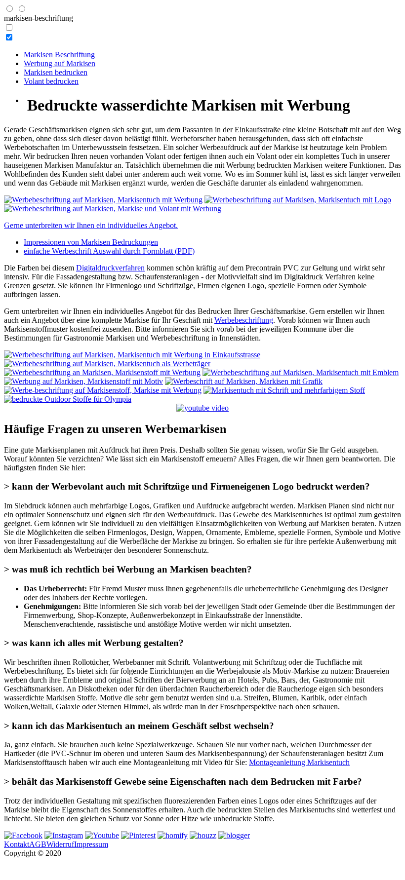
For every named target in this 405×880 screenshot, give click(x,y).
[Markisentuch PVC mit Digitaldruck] (103, 390)
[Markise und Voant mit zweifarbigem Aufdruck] (112, 208)
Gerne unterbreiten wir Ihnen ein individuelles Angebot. (91, 225)
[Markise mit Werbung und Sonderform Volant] (132, 354)
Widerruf (60, 844)
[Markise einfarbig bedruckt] (103, 199)
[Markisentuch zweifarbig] (284, 390)
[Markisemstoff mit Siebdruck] (107, 363)
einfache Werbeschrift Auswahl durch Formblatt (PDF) (109, 251)
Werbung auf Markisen (59, 63)
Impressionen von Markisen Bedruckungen (91, 242)
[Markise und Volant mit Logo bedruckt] (300, 372)
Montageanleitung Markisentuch (299, 762)
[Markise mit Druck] (297, 199)
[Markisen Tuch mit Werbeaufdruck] (83, 381)
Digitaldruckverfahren (110, 268)
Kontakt (16, 844)
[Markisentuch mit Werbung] (244, 381)
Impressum (91, 844)
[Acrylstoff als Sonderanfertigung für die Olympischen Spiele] (67, 399)
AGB (37, 844)
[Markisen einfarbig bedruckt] (102, 372)
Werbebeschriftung (243, 320)
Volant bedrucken (51, 81)
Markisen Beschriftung (59, 54)
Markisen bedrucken (55, 72)
